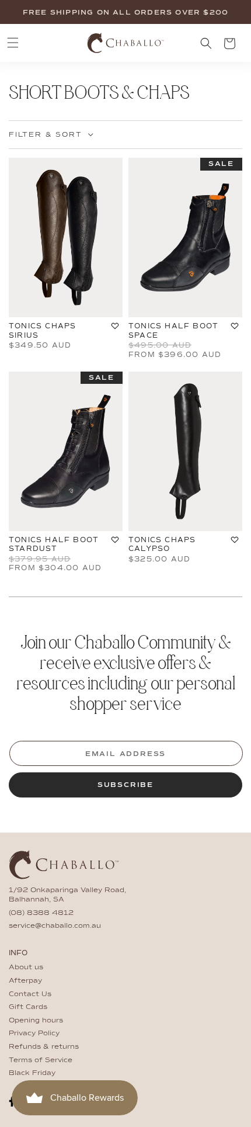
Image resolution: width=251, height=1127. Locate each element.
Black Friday (32, 1073)
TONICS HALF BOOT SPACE (173, 330)
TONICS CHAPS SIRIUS (42, 330)
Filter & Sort (45, 134)
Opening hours (36, 1020)
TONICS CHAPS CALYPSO (162, 544)
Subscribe (125, 785)
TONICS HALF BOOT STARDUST (54, 544)
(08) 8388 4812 (41, 913)
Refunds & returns (44, 1046)
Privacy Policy (34, 1033)
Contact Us (30, 994)
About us (26, 967)
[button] (13, 43)
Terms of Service (40, 1060)
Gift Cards (28, 1007)
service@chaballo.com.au (55, 926)
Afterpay (25, 980)
